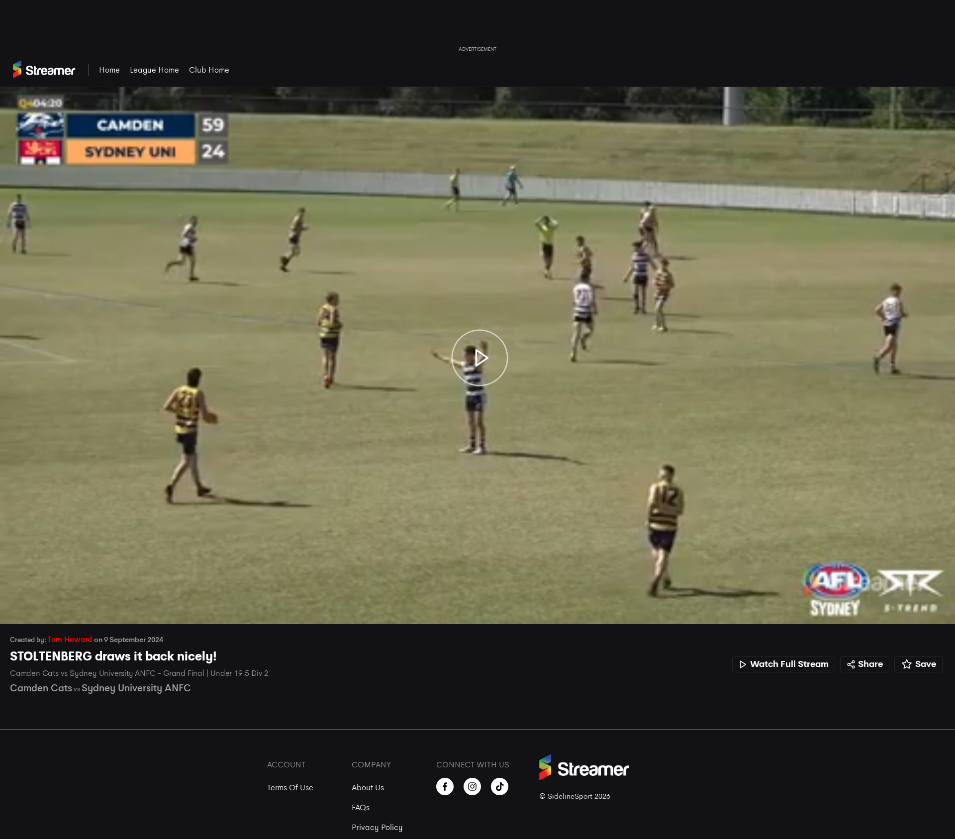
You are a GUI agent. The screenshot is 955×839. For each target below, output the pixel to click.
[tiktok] (499, 786)
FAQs (361, 807)
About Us (368, 787)
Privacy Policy (377, 827)
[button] (18, 606)
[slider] (477, 588)
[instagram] (472, 786)
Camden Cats (41, 688)
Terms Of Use (290, 787)
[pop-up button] (919, 606)
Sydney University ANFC (136, 688)
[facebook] (445, 786)
